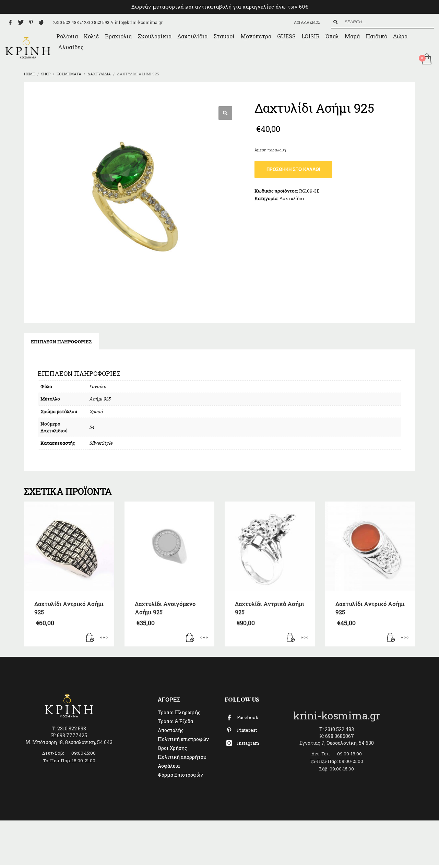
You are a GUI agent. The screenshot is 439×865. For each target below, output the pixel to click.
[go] (335, 22)
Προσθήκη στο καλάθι (293, 169)
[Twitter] (20, 22)
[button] (225, 113)
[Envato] (41, 22)
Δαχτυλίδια (292, 198)
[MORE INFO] (104, 637)
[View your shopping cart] (426, 59)
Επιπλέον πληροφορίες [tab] (61, 341)
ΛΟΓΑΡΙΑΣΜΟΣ (307, 22)
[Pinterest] (31, 22)
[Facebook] (10, 22)
